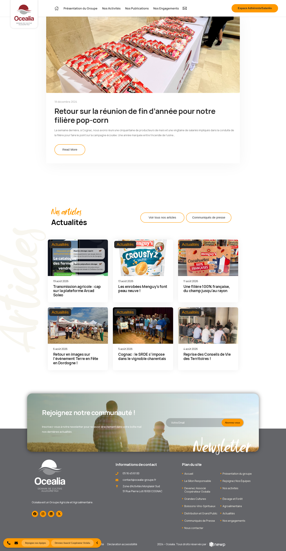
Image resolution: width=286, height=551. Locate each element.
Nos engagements (234, 521)
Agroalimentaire (232, 506)
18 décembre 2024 (65, 102)
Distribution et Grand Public (200, 513)
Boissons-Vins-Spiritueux (199, 506)
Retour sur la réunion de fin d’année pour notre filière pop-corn (134, 115)
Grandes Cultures (195, 499)
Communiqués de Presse (199, 521)
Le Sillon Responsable (197, 481)
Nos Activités (111, 8)
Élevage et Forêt (233, 499)
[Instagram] (43, 514)
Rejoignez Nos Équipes (237, 481)
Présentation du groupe (237, 473)
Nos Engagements (166, 8)
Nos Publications (137, 8)
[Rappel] (8, 543)
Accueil (188, 473)
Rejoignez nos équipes (35, 543)
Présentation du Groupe (80, 8)
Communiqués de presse (208, 217)
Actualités (229, 513)
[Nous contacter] (16, 543)
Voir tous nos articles (162, 217)
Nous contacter (193, 528)
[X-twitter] (59, 514)
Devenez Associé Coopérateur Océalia (197, 489)
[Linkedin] (51, 514)
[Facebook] (35, 514)
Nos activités (230, 488)
